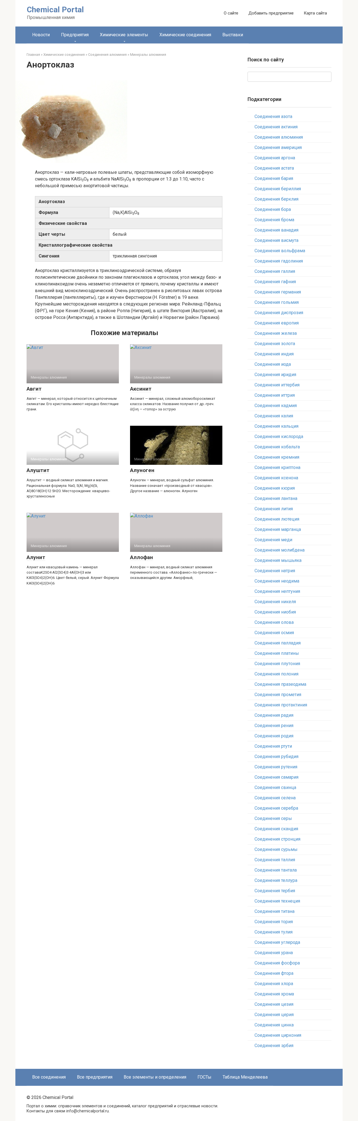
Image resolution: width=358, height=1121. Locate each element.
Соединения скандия (276, 828)
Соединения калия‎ (274, 415)
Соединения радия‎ (274, 715)
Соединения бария (274, 178)
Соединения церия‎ (274, 1014)
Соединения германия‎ (278, 292)
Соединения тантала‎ (276, 870)
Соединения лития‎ (274, 508)
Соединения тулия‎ (274, 932)
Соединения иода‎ (273, 364)
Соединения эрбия (274, 1045)
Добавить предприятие (271, 13)
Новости (41, 34)
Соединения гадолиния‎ (279, 261)
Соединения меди (273, 539)
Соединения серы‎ (273, 818)
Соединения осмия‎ (274, 632)
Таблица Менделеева (245, 1077)
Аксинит (141, 389)
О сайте (231, 13)
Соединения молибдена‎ (280, 550)
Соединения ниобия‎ (275, 612)
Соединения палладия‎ (278, 643)
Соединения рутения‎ (276, 766)
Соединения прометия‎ (278, 694)
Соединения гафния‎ (275, 281)
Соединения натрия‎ (275, 570)
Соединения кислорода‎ (279, 436)
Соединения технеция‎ (277, 901)
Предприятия (75, 34)
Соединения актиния (276, 126)
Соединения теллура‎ (276, 880)
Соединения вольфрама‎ (280, 250)
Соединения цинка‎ (274, 1025)
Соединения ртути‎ (273, 746)
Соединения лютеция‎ (277, 519)
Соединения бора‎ (273, 209)
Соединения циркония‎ (278, 1035)
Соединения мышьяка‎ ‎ (279, 560)
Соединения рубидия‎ (276, 756)
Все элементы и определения (155, 1077)
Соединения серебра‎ (276, 808)
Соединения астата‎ (274, 168)
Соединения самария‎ (276, 777)
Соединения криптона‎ (277, 467)
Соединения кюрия (275, 488)
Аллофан (141, 557)
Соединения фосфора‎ (277, 963)
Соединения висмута (276, 240)
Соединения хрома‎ (274, 994)
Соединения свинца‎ (275, 787)
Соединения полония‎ (276, 674)
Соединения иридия (275, 374)
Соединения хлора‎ (274, 983)
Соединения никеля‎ (275, 601)
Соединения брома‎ (274, 219)
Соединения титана (275, 911)
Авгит (34, 389)
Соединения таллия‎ (275, 859)
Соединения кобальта (277, 446)
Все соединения (49, 1077)
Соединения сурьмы (276, 849)
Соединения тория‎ (274, 921)
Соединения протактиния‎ (281, 705)
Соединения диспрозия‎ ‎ (279, 312)
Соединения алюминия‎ (279, 137)
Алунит (36, 557)
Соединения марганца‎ (278, 529)
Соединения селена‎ (275, 797)
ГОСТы (204, 1077)
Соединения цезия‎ (274, 1004)
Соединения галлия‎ (275, 271)
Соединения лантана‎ (276, 498)
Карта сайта (315, 13)
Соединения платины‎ (277, 653)
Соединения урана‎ (274, 952)
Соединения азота (273, 116)
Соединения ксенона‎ (276, 477)
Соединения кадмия (276, 405)
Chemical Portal (55, 9)
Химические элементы (124, 34)
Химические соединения (185, 34)
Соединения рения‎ (274, 725)
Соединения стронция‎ (277, 839)
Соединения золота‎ (275, 343)
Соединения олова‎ (274, 622)
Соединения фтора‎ (274, 973)
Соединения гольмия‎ (277, 302)
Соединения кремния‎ (277, 457)
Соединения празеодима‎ (280, 684)
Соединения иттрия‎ (275, 395)
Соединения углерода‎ (277, 942)
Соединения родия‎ (274, 735)
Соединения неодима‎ (277, 581)
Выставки (232, 34)
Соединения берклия (276, 199)
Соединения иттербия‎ (277, 385)
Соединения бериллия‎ (278, 188)
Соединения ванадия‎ (276, 230)
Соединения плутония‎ (277, 663)
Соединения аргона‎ (275, 157)
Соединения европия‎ (277, 323)
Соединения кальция (276, 426)
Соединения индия (274, 354)
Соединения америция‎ (278, 147)
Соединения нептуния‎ (277, 591)
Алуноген (142, 470)
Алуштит (38, 470)
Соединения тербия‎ (275, 890)
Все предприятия (94, 1077)
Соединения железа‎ (276, 333)
